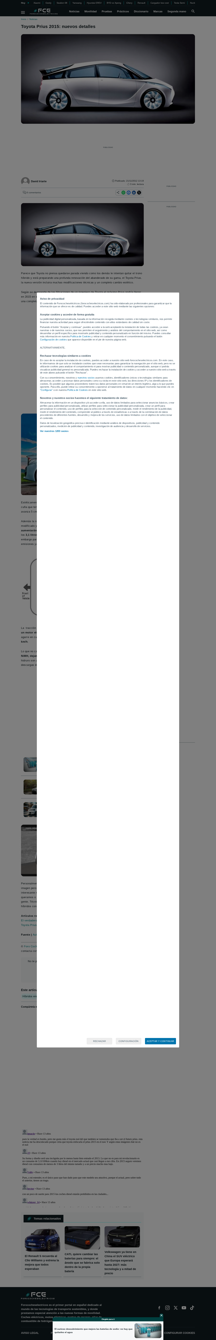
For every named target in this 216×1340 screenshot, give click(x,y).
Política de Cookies (80, 336)
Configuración (129, 1041)
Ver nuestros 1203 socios (54, 431)
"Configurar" (46, 390)
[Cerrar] (161, 1315)
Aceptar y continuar (160, 1041)
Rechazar (99, 1041)
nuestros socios (86, 377)
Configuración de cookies (53, 339)
